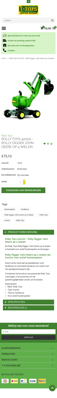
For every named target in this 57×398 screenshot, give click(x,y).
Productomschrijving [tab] (22, 232)
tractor (7, 220)
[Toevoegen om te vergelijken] (48, 144)
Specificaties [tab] (16, 302)
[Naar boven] (52, 388)
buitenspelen (10, 209)
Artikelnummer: (8, 169)
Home (3, 58)
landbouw (25, 209)
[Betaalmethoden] (5, 381)
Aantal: (4, 182)
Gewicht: (5, 163)
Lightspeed (5, 394)
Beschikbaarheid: (8, 175)
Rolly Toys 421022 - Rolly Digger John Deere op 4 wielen (31, 58)
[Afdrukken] (51, 144)
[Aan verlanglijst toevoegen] (44, 144)
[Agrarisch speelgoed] (28, 10)
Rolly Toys (6, 135)
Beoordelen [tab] (17, 307)
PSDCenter (39, 392)
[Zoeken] (52, 20)
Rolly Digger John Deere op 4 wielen (19, 215)
